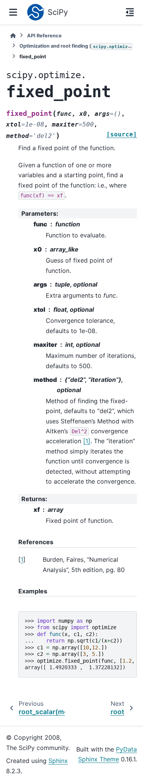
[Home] (13, 36)
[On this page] (130, 12)
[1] (86, 441)
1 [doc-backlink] (22, 559)
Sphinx (58, 760)
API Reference (44, 35)
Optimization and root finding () (76, 46)
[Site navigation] (13, 12)
